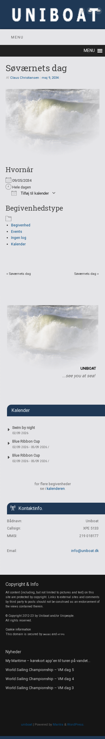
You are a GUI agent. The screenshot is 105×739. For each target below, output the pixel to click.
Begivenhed (20, 225)
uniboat (26, 724)
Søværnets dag (18, 274)
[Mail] (98, 11)
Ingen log (18, 237)
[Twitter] (81, 11)
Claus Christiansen (24, 78)
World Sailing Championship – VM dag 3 (40, 688)
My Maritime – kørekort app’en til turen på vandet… (48, 660)
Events (16, 231)
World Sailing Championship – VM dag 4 (40, 679)
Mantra (58, 724)
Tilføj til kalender (34, 193)
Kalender (18, 244)
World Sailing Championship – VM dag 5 (40, 670)
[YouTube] (89, 11)
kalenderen (56, 488)
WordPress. (75, 724)
